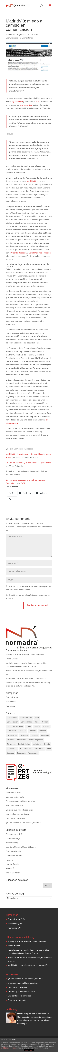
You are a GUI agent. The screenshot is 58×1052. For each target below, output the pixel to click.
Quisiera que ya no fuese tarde (19, 810)
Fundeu (9, 860)
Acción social (12, 718)
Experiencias (12, 735)
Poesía (47, 744)
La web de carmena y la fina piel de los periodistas (28, 463)
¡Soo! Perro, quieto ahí (16, 818)
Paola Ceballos (24, 744)
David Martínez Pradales (40, 253)
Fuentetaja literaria (14, 855)
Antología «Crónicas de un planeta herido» (25, 654)
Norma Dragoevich (17, 34)
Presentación (12, 749)
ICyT (38, 101)
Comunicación (12, 38)
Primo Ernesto (12, 659)
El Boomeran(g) (13, 838)
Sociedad (10, 753)
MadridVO (31, 181)
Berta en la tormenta (15, 797)
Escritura (42, 731)
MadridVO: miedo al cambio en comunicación (26, 678)
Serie (49, 749)
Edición (37, 726)
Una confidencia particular (17, 814)
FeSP (23, 483)
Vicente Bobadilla (19, 253)
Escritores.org (12, 842)
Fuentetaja (24, 735)
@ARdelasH (17, 101)
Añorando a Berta (14, 792)
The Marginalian (13, 873)
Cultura (45, 722)
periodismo (37, 744)
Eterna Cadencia (13, 851)
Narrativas (10, 706)
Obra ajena (11, 744)
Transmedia (32, 753)
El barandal (11, 731)
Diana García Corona (15, 726)
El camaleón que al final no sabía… (21, 801)
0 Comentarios (26, 38)
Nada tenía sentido (14, 805)
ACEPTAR (29, 1050)
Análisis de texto (26, 718)
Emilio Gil (22, 731)
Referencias (39, 749)
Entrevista (32, 731)
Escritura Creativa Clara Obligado (21, 847)
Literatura (34, 735)
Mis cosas (10, 740)
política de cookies (8, 1048)
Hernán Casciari (13, 864)
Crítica (36, 722)
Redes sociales (26, 749)
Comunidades (26, 722)
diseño (28, 726)
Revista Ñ (10, 868)
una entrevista (26, 105)
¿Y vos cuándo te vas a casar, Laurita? (23, 823)
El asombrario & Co (14, 834)
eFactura (46, 726)
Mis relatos (10, 701)
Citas (37, 718)
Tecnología (21, 753)
